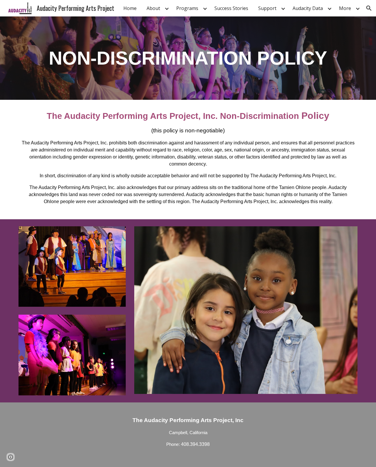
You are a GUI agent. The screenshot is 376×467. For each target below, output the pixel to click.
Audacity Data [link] (308, 8)
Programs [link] (187, 8)
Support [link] (267, 8)
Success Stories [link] (231, 8)
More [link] (345, 8)
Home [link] (130, 8)
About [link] (153, 8)
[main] (188, 58)
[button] (369, 8)
